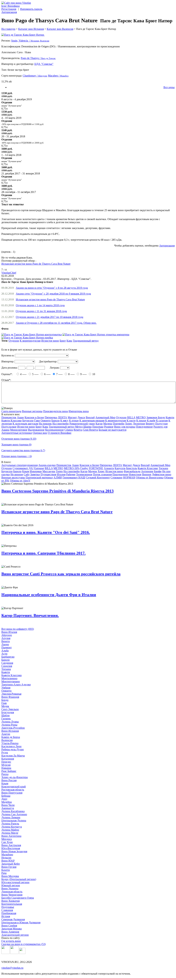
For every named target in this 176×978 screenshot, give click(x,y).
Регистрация (8, 9)
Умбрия (5, 687)
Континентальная (11, 903)
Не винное (16, 474)
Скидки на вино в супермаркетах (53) (23, 944)
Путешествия (48, 474)
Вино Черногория (11, 894)
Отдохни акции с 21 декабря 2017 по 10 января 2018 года (49, 317)
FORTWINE (96, 468)
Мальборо (7, 854)
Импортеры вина (79, 411)
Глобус (84, 468)
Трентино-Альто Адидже (16, 684)
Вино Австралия (11, 845)
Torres (59, 471)
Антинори (147, 471)
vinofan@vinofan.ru (12, 967)
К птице (74, 420)
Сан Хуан (7, 842)
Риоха (4, 774)
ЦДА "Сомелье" (43, 63)
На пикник (45, 423)
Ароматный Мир (105, 417)
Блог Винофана (10, 5)
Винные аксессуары (13, 477)
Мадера (107, 423)
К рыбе (151, 420)
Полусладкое (8, 426)
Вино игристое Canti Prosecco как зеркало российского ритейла (60, 574)
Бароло (55, 420)
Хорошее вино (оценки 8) (16, 444)
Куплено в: (7, 355)
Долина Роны (9, 724)
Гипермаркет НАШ (74, 477)
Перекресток (8, 417)
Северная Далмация (13, 919)
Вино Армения (10, 931)
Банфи (158, 471)
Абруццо (6, 635)
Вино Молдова (10, 876)
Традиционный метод (85, 340)
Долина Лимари (10, 817)
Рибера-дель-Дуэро (12, 749)
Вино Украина (9, 888)
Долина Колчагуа (11, 826)
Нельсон (6, 857)
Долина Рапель (10, 823)
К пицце (141, 420)
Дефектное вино (161, 474)
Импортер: (7, 361)
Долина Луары (10, 721)
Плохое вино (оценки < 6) (16, 456)
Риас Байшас (8, 771)
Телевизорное (84, 474)
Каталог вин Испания (31, 28)
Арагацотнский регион (15, 934)
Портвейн (118, 423)
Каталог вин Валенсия (60, 28)
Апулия (5, 638)
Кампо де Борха (10, 737)
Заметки (35, 474)
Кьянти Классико (11, 420)
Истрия (5, 916)
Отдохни (14, 340)
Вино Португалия (11, 792)
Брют (63, 340)
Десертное (139, 423)
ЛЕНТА (62, 417)
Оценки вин (40, 432)
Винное (146, 474)
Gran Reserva (90, 429)
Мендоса (6, 839)
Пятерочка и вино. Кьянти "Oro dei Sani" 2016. (45, 532)
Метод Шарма (83, 426)
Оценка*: (6, 374)
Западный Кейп (10, 863)
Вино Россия (8, 780)
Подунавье (7, 907)
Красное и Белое (34, 417)
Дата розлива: (9, 367)
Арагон (5, 734)
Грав (4, 703)
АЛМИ (57, 477)
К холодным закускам (25, 423)
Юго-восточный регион (15, 882)
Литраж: (54, 367)
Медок (5, 706)
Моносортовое (18, 429)
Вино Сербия (9, 925)
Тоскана (163, 468)
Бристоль (131, 468)
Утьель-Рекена (9, 743)
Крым (25, 471)
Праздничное (120, 474)
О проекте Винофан (59, 432)
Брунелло (28, 420)
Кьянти (170, 417)
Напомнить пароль (31, 9)
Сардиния (7, 662)
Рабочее (70, 474)
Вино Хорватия (10, 900)
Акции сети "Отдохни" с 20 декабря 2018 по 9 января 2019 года (53, 293)
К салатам (162, 420)
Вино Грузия (8, 866)
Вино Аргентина (11, 835)
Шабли (5, 715)
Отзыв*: (6, 380)
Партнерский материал (39, 477)
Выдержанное (36, 429)
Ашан (20, 417)
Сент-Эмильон (10, 709)
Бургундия (7, 712)
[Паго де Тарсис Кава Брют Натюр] (88, 34)
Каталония (7, 758)
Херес (128, 423)
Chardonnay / (35, 75)
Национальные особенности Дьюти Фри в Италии (48, 594)
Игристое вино (50, 340)
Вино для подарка (124, 426)
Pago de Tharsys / (38, 58)
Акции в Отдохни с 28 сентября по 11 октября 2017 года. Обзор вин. (56, 322)
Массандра (48, 471)
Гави (37, 420)
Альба (5, 650)
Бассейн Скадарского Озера (17, 897)
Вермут (150, 423)
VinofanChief (8, 272)
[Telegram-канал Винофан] (5, 953)
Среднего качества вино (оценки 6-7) (23, 450)
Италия (61, 474)
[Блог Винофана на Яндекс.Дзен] (14, 953)
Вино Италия (9, 632)
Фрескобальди (132, 471)
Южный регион (10, 885)
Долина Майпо (10, 829)
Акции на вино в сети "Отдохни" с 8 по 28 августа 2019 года (52, 287)
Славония (7, 910)
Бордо (4, 700)
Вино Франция (10, 696)
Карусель (120, 468)
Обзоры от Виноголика (149, 477)
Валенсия (7, 740)
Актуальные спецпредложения (19, 465)
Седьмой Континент (98, 477)
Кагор (99, 423)
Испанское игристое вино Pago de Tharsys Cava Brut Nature (35, 263)
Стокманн (116, 477)
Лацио (5, 644)
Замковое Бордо (155, 417)
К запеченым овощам (91, 420)
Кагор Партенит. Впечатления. (30, 615)
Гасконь (6, 718)
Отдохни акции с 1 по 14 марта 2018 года (40, 305)
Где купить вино (11, 941)
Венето (5, 641)
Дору (4, 798)
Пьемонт (6, 647)
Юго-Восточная (10, 848)
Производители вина (55, 411)
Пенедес (6, 761)
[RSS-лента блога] (22, 953)
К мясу (64, 420)
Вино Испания (10, 730)
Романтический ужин (82, 423)
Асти (4, 653)
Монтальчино (9, 678)
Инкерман (36, 471)
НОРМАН (129, 477)
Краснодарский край (13, 786)
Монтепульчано (10, 681)
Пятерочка (51, 417)
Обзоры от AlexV (20, 480)
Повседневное (144, 426)
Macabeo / (58, 75)
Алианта (109, 468)
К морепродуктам (30, 340)
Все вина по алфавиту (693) (17, 628)
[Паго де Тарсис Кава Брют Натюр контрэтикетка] (31, 334)
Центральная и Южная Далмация (20, 922)
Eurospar (39, 468)
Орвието (46, 420)
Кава (69, 340)
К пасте (131, 420)
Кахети (5, 869)
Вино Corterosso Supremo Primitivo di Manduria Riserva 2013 (57, 491)
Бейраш (5, 795)
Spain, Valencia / (30, 40)
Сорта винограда (11, 411)
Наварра (6, 768)
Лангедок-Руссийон (13, 727)
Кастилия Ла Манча (13, 755)
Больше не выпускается (112, 429)
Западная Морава (11, 928)
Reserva (78, 429)
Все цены (169, 87)
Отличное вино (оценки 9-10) (18, 438)
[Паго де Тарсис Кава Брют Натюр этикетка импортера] (95, 334)
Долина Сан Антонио (14, 814)
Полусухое (161, 423)
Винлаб (90, 417)
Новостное (135, 474)
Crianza (68, 429)
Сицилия (6, 666)
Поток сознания (102, 474)
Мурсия (5, 764)
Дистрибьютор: (48, 361)
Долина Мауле (9, 832)
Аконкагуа (7, 808)
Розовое (108, 426)
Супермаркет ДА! (23, 468)
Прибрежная (8, 913)
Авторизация (9, 12)
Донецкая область (11, 891)
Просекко (97, 426)
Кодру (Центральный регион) (18, 879)
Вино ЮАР (8, 860)
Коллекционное (54, 429)
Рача (4, 873)
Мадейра (6, 801)
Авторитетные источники (16, 432)
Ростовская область (12, 789)
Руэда (4, 752)
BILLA (131, 417)
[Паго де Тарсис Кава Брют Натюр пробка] (27, 337)
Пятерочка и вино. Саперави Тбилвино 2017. (43, 553)
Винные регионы (32, 411)
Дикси (81, 417)
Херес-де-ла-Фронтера (14, 777)
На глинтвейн (60, 423)
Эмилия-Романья (11, 693)
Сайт (27, 474)
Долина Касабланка (13, 811)
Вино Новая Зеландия (14, 851)
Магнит (72, 417)
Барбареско (7, 656)
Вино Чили (8, 805)
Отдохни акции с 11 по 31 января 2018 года (41, 311)
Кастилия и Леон (11, 746)
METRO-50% (72, 468)
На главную (8, 28)
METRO (141, 417)
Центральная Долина (13, 820)
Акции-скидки (47, 465)
